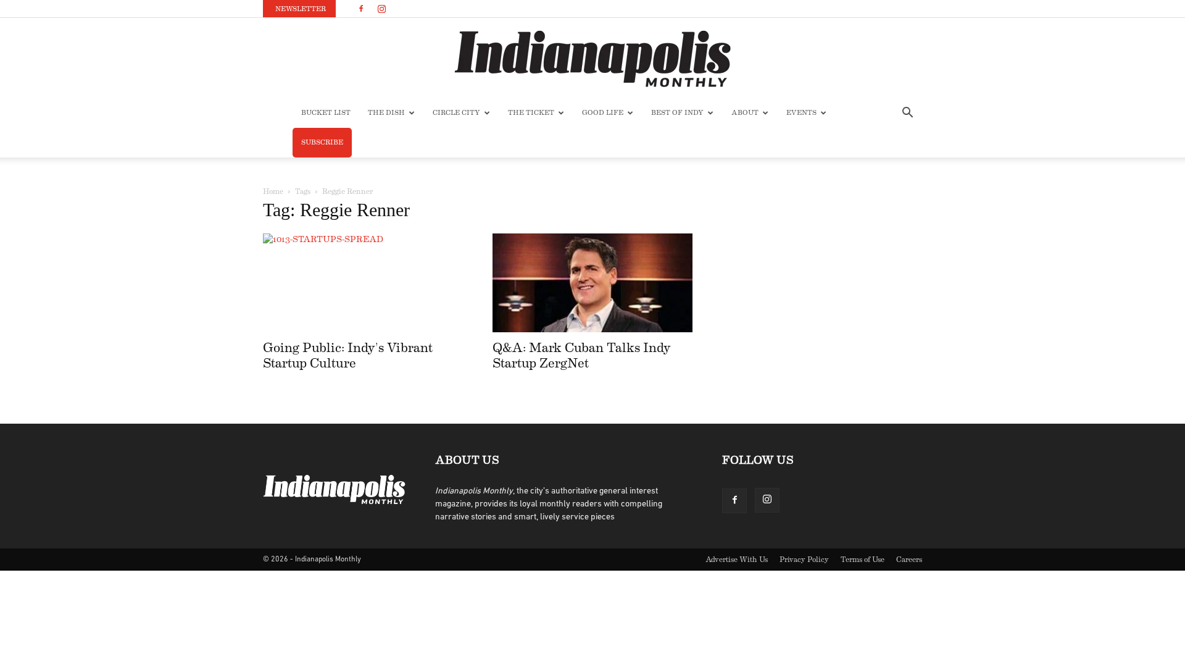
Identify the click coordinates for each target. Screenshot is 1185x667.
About (745, 112)
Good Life (602, 112)
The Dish (386, 112)
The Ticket (531, 112)
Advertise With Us (736, 559)
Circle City (456, 112)
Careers (909, 559)
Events (801, 112)
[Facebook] (361, 8)
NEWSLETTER (300, 9)
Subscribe (322, 142)
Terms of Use (862, 559)
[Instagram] (381, 8)
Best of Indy (677, 112)
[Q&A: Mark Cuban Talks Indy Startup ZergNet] (592, 282)
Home (273, 191)
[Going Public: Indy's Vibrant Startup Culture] (363, 282)
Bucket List (326, 112)
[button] (907, 114)
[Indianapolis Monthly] (592, 58)
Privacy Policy (804, 559)
